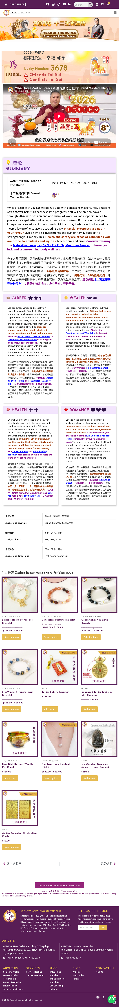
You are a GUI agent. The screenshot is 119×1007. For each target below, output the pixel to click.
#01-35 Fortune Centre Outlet (77, 946)
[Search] (90, 4)
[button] (112, 999)
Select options (11, 637)
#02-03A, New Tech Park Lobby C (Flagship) (26, 946)
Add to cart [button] (49, 709)
